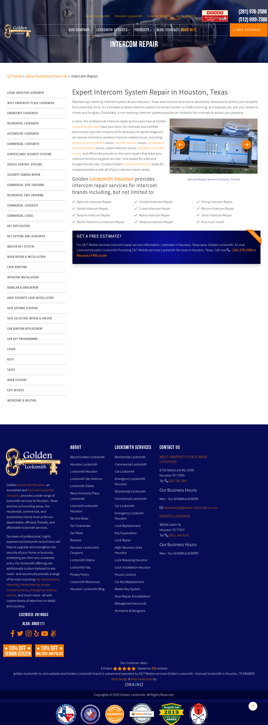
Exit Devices (15, 390)
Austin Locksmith (98, 16)
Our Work (76, 533)
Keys (10, 359)
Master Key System (127, 589)
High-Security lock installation (30, 298)
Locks (11, 349)
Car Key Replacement (129, 582)
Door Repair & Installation (132, 596)
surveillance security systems (29, 154)
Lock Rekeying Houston (131, 560)
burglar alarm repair (22, 287)
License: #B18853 (159, 16)
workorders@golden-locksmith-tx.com (190, 507)
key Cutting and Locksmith (26, 236)
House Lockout (125, 574)
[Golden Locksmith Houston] (18, 31)
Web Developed (142, 679)
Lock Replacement (127, 525)
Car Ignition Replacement (25, 329)
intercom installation (23, 277)
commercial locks (20, 216)
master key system (20, 246)
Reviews (75, 540)
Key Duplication (126, 533)
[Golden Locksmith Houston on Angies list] (53, 635)
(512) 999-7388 (252, 19)
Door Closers (17, 380)
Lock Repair (123, 540)
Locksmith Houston (86, 126)
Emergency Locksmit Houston (129, 516)
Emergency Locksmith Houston (130, 481)
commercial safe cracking (25, 185)
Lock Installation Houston (133, 567)
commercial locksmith (23, 144)
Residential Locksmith (23, 123)
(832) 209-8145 (179, 535)
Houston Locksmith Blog (87, 589)
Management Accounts (130, 603)
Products (142, 30)
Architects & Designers (130, 611)
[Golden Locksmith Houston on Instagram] (29, 635)
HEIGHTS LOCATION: (175, 516)
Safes (11, 370)
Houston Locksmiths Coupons (84, 550)
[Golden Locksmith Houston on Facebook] (12, 635)
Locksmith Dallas (82, 486)
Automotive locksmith (23, 134)
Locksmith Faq (80, 567)
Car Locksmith (125, 471)
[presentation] (185, 144)
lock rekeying (17, 267)
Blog (160, 30)
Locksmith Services (113, 30)
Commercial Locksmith (131, 464)
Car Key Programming (22, 339)
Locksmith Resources (85, 582)
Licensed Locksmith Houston (84, 508)
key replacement (47, 579)
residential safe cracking (25, 195)
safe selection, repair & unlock (29, 318)
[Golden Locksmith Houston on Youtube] (44, 635)
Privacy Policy (79, 574)
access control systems (24, 164)
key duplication (18, 226)
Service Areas (79, 518)
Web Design (119, 679)
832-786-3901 (178, 481)
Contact (172, 30)
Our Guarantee (80, 525)
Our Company (80, 30)
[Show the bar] (253, 706)
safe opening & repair (22, 308)
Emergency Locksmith (22, 113)
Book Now (189, 30)
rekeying (12, 584)
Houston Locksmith (128, 16)
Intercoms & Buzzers (22, 400)
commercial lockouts (22, 205)
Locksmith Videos (82, 560)
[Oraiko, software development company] (134, 684)
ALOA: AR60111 (186, 16)
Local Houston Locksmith (25, 93)
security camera (126, 143)
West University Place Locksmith (30, 103)
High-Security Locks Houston (128, 550)
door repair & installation (26, 257)
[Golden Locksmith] (33, 463)
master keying (29, 584)
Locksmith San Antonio (86, 479)
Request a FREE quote (92, 255)
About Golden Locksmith (87, 457)
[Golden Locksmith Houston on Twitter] (20, 635)
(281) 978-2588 (252, 11)
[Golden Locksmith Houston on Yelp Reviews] (36, 635)
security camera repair (23, 175)
